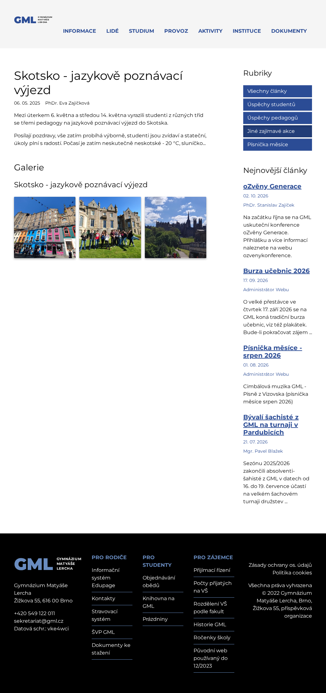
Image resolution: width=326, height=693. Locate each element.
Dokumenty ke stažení (111, 649)
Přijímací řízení (212, 570)
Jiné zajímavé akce (271, 131)
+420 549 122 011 (34, 613)
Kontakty (103, 598)
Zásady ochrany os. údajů (280, 565)
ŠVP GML (103, 632)
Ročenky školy (212, 638)
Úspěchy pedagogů (272, 118)
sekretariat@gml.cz (38, 621)
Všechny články (267, 91)
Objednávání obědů (159, 581)
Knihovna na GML (158, 602)
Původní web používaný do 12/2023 (211, 658)
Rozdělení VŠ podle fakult (210, 607)
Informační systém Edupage (105, 577)
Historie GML (210, 624)
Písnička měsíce (267, 144)
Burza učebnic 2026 (276, 271)
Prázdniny (155, 619)
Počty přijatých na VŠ (213, 587)
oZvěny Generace (272, 186)
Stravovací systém (104, 615)
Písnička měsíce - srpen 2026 (272, 351)
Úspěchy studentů (271, 104)
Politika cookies (292, 573)
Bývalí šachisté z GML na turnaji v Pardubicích (271, 424)
